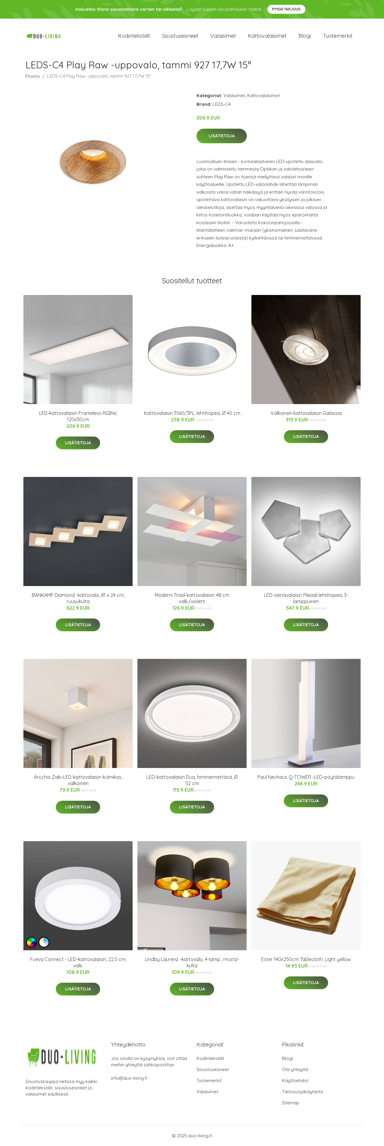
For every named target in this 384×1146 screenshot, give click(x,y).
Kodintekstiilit (134, 35)
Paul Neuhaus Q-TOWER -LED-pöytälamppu (306, 777)
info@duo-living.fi (129, 1078)
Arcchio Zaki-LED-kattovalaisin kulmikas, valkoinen (78, 780)
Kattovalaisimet (267, 35)
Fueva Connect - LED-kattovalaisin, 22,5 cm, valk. (78, 962)
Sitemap (290, 1103)
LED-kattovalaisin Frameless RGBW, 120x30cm (78, 416)
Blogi (304, 35)
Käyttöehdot (295, 1080)
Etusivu (33, 76)
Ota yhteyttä (295, 1069)
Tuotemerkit (337, 35)
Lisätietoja (222, 135)
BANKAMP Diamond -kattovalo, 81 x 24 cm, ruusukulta (78, 598)
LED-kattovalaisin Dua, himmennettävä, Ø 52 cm (192, 780)
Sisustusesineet (180, 35)
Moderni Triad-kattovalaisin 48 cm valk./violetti (192, 598)
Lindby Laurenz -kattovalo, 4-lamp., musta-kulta (192, 962)
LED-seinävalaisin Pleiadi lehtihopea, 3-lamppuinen (306, 598)
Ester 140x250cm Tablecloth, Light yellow (306, 959)
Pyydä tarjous (286, 9)
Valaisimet (223, 35)
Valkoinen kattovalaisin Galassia (306, 413)
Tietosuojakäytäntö (302, 1091)
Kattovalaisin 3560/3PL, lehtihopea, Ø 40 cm (192, 413)
